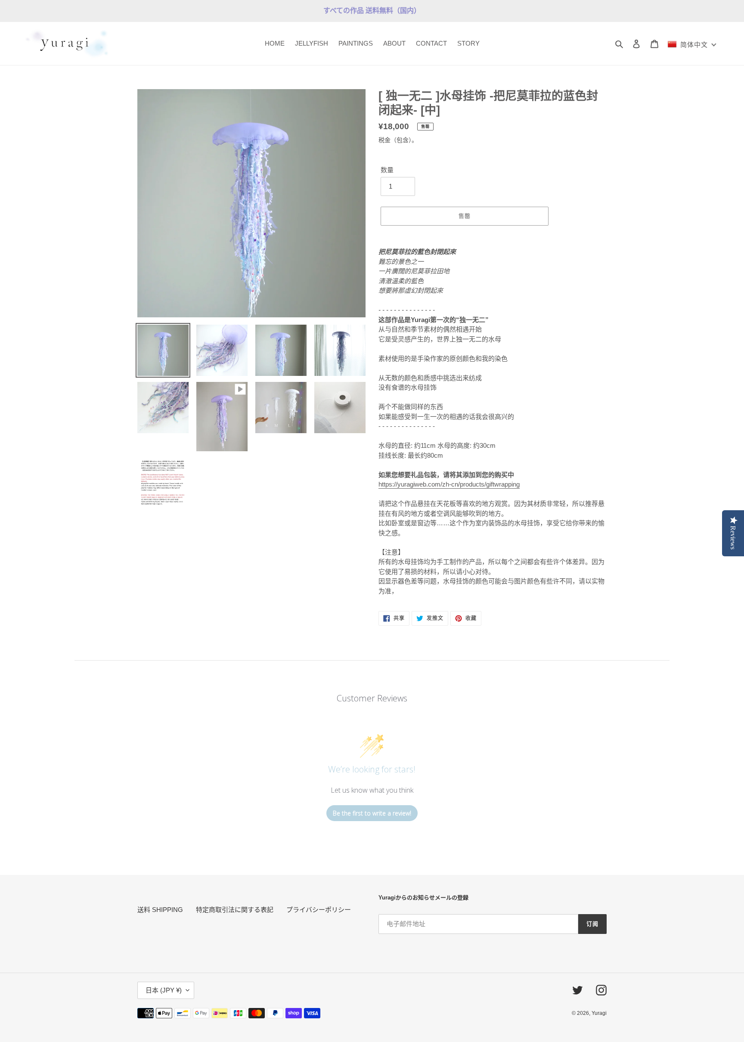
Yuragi (599, 1013)
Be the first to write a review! (372, 813)
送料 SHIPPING (160, 909)
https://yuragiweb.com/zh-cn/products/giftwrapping (449, 484)
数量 (387, 170)
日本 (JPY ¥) (164, 990)
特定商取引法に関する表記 (234, 909)
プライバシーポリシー (318, 909)
